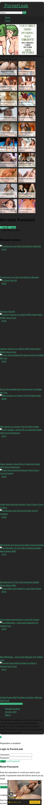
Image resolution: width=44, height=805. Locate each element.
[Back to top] (0, 737)
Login (3, 761)
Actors (7, 21)
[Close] (0, 740)
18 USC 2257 (11, 712)
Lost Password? (13, 761)
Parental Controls (12, 709)
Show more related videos (11, 704)
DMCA (8, 715)
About (4, 227)
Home (7, 18)
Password (4, 758)
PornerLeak (15, 5)
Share (12, 227)
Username (4, 755)
